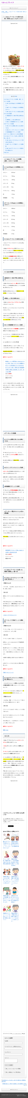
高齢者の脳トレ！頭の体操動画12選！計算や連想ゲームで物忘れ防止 (15, 862)
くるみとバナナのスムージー (10, 615)
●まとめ (6, 152)
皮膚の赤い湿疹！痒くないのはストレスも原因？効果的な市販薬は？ (15, 899)
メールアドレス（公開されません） (13, 1046)
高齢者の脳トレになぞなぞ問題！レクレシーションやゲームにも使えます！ (6, 880)
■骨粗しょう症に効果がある (12, 119)
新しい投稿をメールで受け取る (13, 1072)
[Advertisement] (14, 39)
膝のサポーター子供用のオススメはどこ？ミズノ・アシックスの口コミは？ (6, 844)
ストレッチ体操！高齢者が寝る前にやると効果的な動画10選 (7, 861)
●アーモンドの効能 (9, 123)
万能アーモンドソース (8, 672)
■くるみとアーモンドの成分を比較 (14, 111)
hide (16, 96)
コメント (7, 1057)
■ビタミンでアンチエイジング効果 (14, 130)
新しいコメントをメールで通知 (13, 1068)
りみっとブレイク (7, 2)
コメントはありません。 (17, 1033)
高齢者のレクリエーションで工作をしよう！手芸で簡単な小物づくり (6, 916)
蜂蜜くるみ (5, 730)
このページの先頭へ (22, 1095)
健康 (24, 1033)
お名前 (6, 1041)
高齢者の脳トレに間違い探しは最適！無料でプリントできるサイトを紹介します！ (15, 917)
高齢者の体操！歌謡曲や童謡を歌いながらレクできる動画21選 (15, 844)
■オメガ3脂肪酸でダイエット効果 (14, 121)
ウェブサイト (8, 1052)
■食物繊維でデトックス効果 (12, 132)
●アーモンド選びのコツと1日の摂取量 (13, 134)
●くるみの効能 (8, 113)
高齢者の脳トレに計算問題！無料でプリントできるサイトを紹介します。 (6, 899)
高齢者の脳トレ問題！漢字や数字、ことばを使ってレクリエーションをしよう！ (15, 880)
